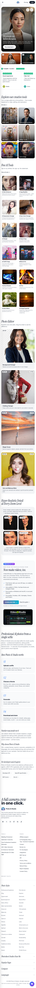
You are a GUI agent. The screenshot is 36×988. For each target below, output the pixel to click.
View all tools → (5, 172)
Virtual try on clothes (6, 934)
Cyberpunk (22, 934)
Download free (11, 602)
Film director (22, 890)
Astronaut (21, 896)
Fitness (3, 921)
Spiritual (3, 928)
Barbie (3, 947)
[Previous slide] (27, 10)
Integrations (23, 852)
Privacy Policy (23, 860)
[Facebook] (13, 821)
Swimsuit (21, 915)
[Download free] (18, 617)
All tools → (4, 104)
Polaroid (21, 918)
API (21, 858)
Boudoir (3, 915)
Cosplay (3, 940)
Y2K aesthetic (22, 909)
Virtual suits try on (23, 925)
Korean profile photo (24, 944)
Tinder (20, 912)
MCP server (6, 777)
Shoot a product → (10, 47)
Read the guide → (24, 602)
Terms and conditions (25, 863)
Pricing (26, 2)
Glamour (3, 918)
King (2, 893)
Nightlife (3, 925)
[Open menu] (2, 2)
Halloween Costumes (7, 839)
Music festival (22, 931)
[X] (6, 821)
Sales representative (6, 906)
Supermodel (4, 896)
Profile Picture (22, 950)
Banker (21, 906)
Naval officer (22, 899)
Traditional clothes (6, 944)
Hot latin (3, 937)
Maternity (3, 912)
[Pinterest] (2, 821)
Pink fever (21, 940)
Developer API (7, 773)
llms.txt (16, 777)
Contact (22, 844)
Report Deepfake (24, 868)
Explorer (21, 893)
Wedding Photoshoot (6, 837)
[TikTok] (21, 821)
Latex (20, 921)
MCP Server (23, 855)
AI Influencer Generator (7, 849)
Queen (3, 950)
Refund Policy (23, 866)
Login (32, 2)
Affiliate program (24, 837)
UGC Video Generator (7, 847)
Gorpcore (3, 909)
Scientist (21, 902)
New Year (21, 947)
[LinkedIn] (17, 821)
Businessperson (5, 899)
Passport (3, 931)
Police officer (4, 902)
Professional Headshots (7, 890)
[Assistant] (32, 984)
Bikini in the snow (23, 928)
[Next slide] (31, 10)
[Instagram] (10, 821)
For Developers (24, 849)
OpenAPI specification (21, 773)
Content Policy (23, 871)
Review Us (22, 847)
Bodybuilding (22, 937)
